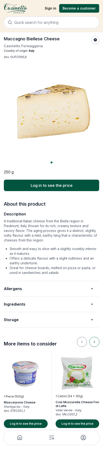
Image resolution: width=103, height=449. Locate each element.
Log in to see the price (52, 185)
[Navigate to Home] (15, 8)
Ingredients (14, 304)
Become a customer (79, 8)
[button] (26, 389)
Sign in (50, 8)
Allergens (13, 288)
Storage (11, 319)
